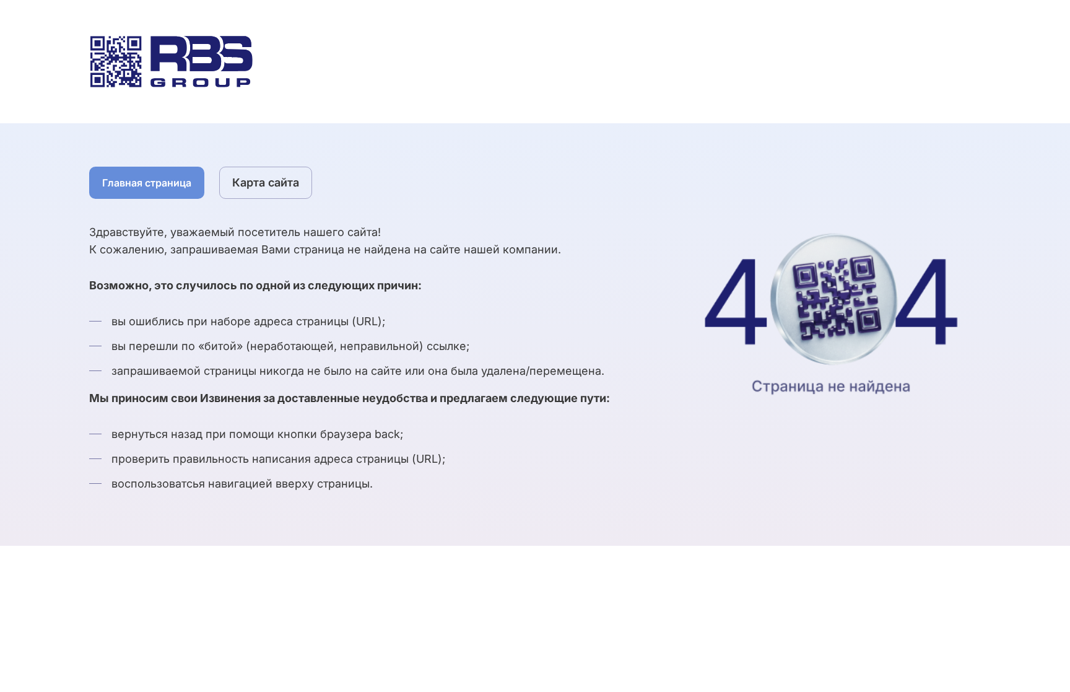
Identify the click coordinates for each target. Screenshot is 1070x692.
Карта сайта (265, 182)
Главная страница (146, 183)
